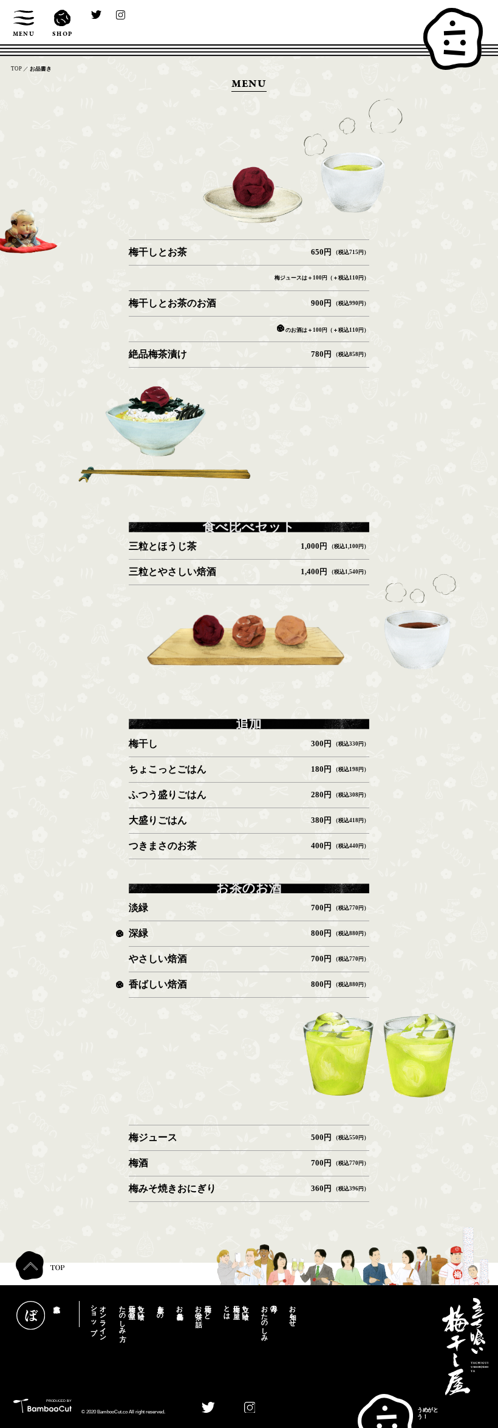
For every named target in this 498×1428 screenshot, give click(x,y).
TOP (16, 69)
